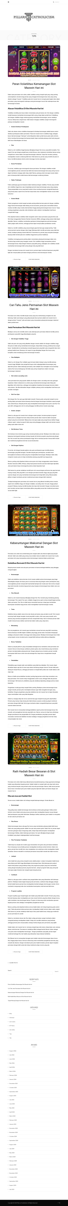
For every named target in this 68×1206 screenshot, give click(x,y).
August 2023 (12, 1185)
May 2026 (11, 1063)
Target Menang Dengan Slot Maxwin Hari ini (18, 1000)
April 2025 (12, 1112)
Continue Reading (34, 259)
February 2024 (13, 1161)
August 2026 (12, 1051)
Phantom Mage (17, 259)
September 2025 (13, 1091)
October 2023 (13, 1177)
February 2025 (13, 1120)
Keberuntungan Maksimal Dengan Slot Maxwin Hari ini (21, 992)
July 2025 (11, 1099)
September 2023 (13, 1181)
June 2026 (12, 1059)
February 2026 (13, 1075)
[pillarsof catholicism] (34, 17)
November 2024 (13, 1132)
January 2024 (12, 1165)
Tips (10, 1034)
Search (9, 970)
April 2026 (12, 1067)
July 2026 (11, 1055)
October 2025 (13, 1087)
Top (59, 1202)
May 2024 (11, 1152)
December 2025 (13, 1083)
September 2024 (13, 1140)
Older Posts (13, 962)
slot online (12, 1029)
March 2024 (12, 1156)
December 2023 (13, 1169)
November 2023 (13, 1173)
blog (29, 80)
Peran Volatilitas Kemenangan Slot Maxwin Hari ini (20, 984)
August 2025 (12, 1095)
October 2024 (13, 1136)
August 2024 (12, 1144)
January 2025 (12, 1124)
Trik (10, 1038)
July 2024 (11, 1148)
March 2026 (12, 1071)
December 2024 (13, 1128)
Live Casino (12, 1021)
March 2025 (12, 1116)
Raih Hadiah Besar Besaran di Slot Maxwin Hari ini (20, 996)
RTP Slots (12, 1025)
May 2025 (11, 1108)
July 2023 (11, 1189)
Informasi (11, 1017)
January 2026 (12, 1079)
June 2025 (12, 1103)
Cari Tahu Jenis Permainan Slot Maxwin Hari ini (19, 988)
